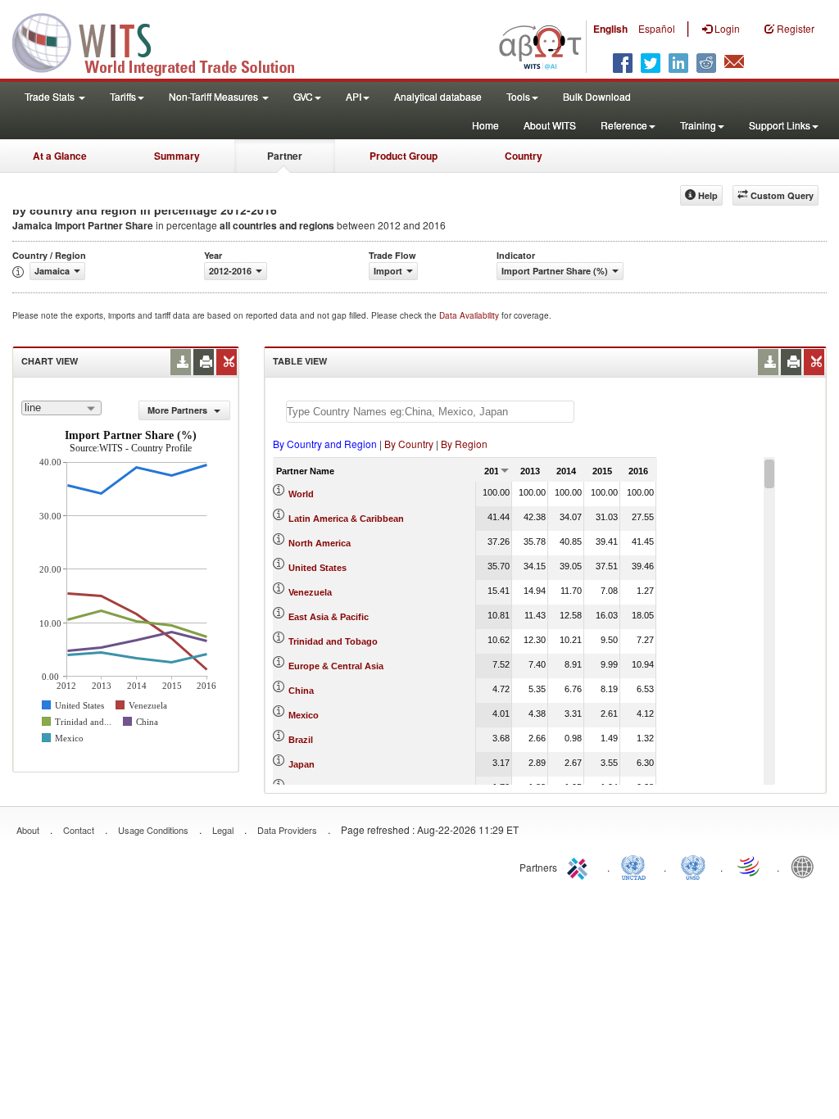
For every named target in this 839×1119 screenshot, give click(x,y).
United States (317, 568)
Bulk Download (597, 96)
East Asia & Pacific (328, 617)
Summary (177, 155)
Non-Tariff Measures (215, 96)
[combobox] (61, 408)
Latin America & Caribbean (346, 518)
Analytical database (438, 96)
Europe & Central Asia (335, 666)
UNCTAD (636, 865)
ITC (580, 865)
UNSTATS (693, 865)
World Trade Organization (749, 865)
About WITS (550, 125)
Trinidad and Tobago (333, 641)
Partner (284, 155)
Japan (301, 764)
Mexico (303, 715)
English (610, 28)
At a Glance (60, 155)
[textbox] (430, 412)
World (301, 494)
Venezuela (310, 592)
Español (656, 28)
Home (485, 125)
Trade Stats (51, 96)
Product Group (404, 155)
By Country (408, 444)
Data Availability (470, 315)
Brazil (300, 740)
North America (319, 543)
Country (523, 155)
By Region (464, 444)
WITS (164, 41)
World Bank (806, 865)
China (301, 690)
